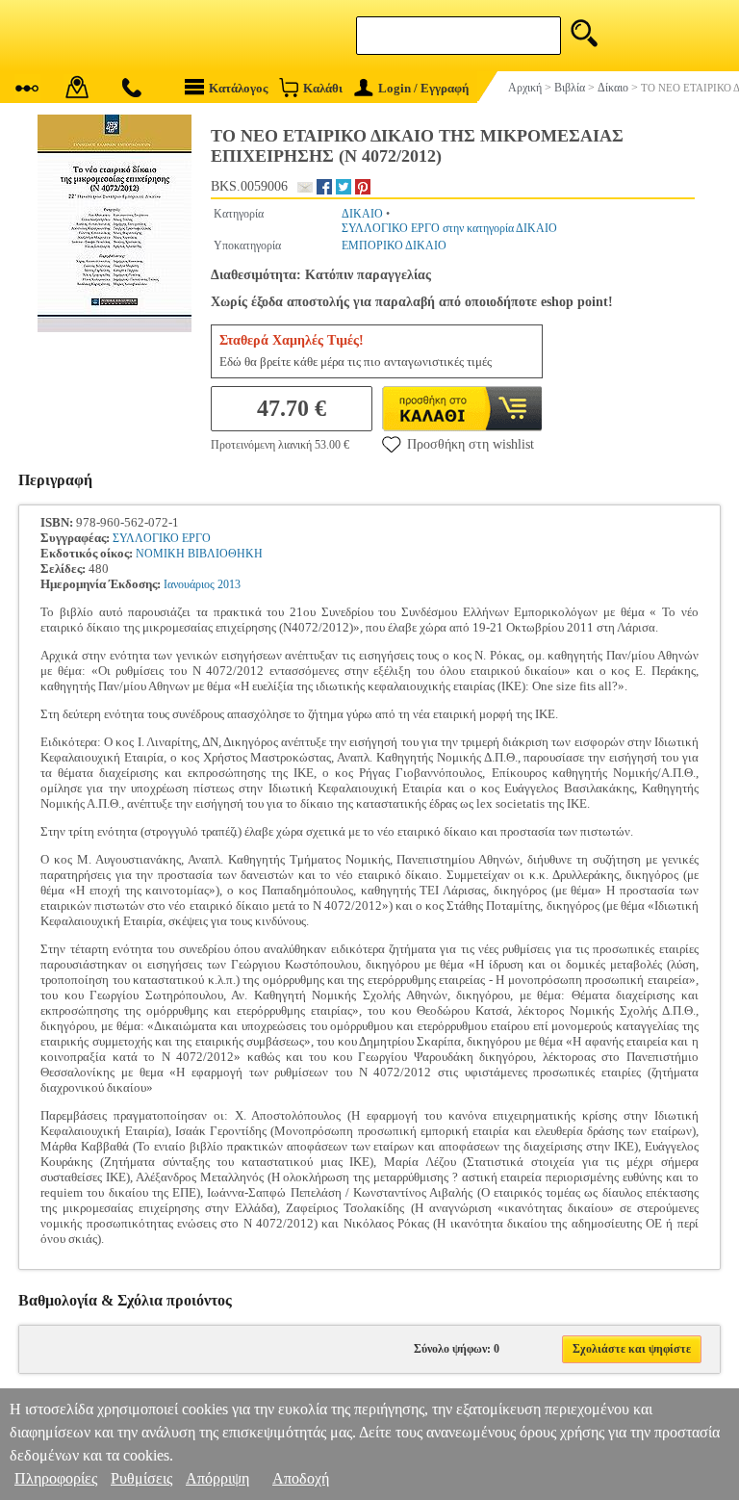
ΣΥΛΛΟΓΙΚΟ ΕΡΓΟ (162, 538)
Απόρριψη (217, 1478)
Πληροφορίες (55, 1478)
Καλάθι (323, 88)
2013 (229, 584)
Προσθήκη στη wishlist (470, 444)
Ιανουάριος (189, 584)
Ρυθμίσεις (141, 1478)
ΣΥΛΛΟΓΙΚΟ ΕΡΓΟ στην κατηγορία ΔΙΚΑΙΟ (449, 228)
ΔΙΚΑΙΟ (362, 213)
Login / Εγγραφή (423, 88)
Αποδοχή (300, 1478)
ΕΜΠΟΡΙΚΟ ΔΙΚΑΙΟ (394, 245)
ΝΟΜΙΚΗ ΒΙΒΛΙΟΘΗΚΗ (199, 553)
